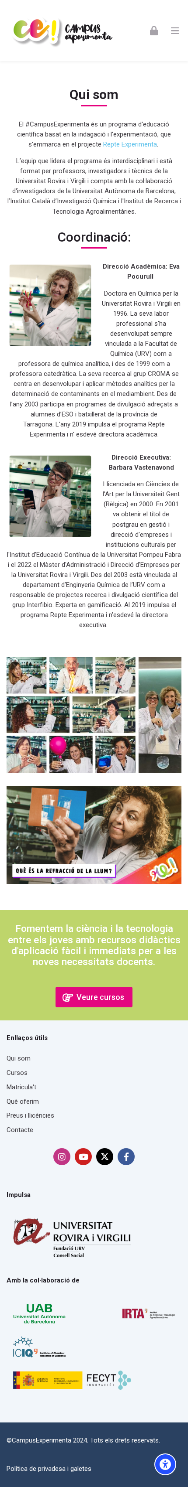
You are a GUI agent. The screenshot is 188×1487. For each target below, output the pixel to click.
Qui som (19, 1058)
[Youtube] (83, 1156)
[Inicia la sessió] (153, 30)
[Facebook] (126, 1156)
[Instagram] (61, 1156)
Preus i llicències (30, 1115)
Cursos (17, 1073)
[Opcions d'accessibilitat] (165, 1464)
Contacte (20, 1130)
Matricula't (21, 1087)
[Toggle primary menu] (174, 30)
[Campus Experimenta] (62, 30)
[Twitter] (104, 1156)
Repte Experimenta (130, 144)
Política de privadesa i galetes (49, 1469)
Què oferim (23, 1101)
